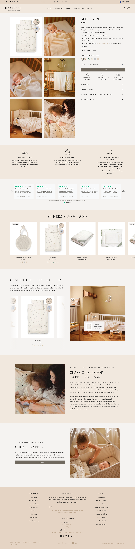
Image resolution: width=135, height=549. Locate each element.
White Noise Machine (23, 257)
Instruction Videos (101, 514)
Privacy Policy (27, 542)
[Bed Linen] (53, 238)
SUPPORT (101, 493)
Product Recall (101, 521)
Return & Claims (101, 500)
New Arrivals (79, 8)
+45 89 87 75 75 (69, 522)
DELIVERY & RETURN (87, 99)
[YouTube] (66, 535)
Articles (89, 8)
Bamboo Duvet (82, 257)
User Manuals (101, 511)
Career (34, 511)
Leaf (88, 59)
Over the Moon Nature (82, 59)
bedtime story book (102, 43)
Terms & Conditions (15, 542)
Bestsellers (59, 8)
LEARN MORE (33, 493)
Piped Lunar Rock (95, 59)
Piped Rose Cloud (98, 59)
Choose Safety (33, 507)
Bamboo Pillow (111, 257)
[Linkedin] (74, 535)
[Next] (62, 316)
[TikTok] (71, 535)
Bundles (68, 8)
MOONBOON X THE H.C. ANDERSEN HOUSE (96, 94)
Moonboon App (34, 521)
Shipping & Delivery (101, 507)
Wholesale (33, 517)
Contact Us (101, 497)
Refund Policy (37, 542)
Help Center (101, 517)
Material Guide (34, 504)
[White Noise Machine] (23, 238)
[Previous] (13, 316)
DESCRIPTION (85, 85)
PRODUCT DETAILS (87, 89)
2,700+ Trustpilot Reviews (20, 2)
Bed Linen (53, 257)
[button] (40, 462)
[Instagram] (63, 535)
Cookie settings (101, 524)
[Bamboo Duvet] (82, 238)
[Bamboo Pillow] (111, 238)
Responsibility (33, 500)
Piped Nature (91, 59)
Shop (49, 8)
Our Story (33, 497)
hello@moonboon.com (69, 530)
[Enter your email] (84, 507)
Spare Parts (101, 504)
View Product (97, 328)
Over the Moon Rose (85, 59)
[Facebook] (61, 535)
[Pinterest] (69, 535)
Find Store (33, 514)
